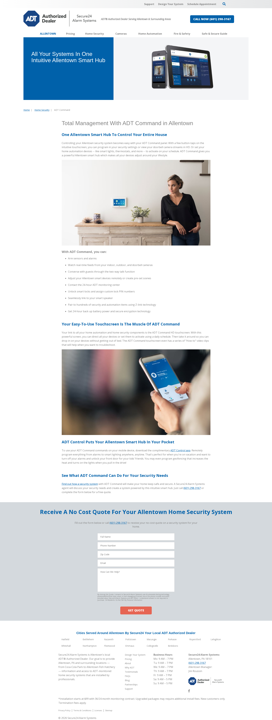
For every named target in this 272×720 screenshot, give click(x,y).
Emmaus (129, 645)
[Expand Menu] (105, 33)
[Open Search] (224, 4)
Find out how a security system (80, 484)
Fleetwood (109, 645)
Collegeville (152, 645)
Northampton (90, 645)
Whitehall (66, 645)
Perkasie (172, 639)
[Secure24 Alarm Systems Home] (59, 19)
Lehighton (216, 639)
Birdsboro (173, 645)
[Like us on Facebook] (189, 691)
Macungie (152, 639)
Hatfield (65, 639)
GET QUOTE (136, 610)
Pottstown (130, 639)
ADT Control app (180, 450)
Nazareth (108, 639)
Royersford (195, 639)
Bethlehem (88, 639)
